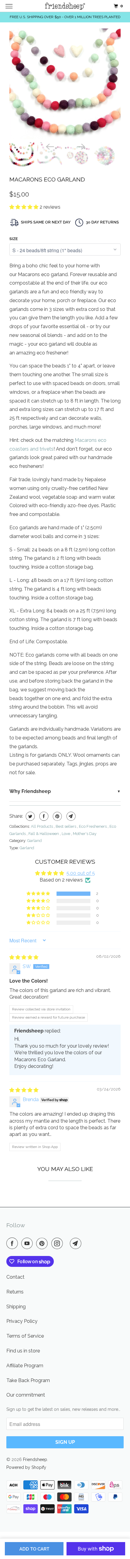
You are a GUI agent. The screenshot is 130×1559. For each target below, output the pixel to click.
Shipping (16, 1306)
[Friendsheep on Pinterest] (43, 1243)
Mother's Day (84, 833)
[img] (23, 957)
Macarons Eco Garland (47, 179)
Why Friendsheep (30, 791)
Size (13, 238)
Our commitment (25, 1395)
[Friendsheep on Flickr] (67, 1243)
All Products (42, 826)
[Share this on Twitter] (29, 816)
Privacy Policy (21, 1321)
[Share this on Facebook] (43, 816)
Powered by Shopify (26, 1467)
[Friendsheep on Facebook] (13, 1243)
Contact (15, 1277)
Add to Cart (34, 1549)
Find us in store (23, 1351)
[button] (24, 207)
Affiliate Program (24, 1365)
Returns (15, 1292)
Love (66, 833)
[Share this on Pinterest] (56, 816)
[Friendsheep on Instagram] (58, 1243)
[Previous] (49, 146)
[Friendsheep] (65, 6)
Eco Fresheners (93, 826)
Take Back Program (28, 1380)
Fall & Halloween (44, 833)
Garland (34, 840)
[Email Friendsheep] (77, 1243)
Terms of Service (25, 1336)
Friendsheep (35, 1459)
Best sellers (66, 826)
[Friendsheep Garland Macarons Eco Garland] (65, 84)
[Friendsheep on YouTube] (28, 1243)
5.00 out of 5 (81, 873)
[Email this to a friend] (70, 816)
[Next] (80, 146)
